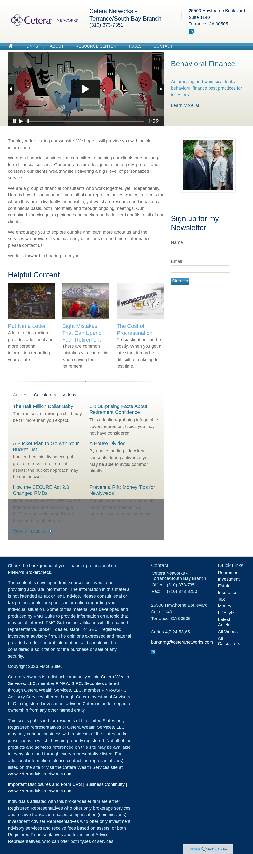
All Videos (228, 631)
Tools (135, 46)
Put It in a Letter (27, 326)
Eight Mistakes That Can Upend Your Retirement (82, 332)
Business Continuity (105, 784)
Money (224, 605)
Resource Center (96, 46)
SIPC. (77, 683)
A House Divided (107, 443)
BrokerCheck (38, 572)
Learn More (182, 105)
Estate (224, 585)
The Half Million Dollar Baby (43, 406)
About (57, 46)
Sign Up (180, 280)
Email (176, 261)
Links (32, 46)
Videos (69, 394)
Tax (221, 599)
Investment (229, 579)
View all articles (29, 531)
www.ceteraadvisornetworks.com (40, 773)
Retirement (229, 572)
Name (177, 242)
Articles (20, 394)
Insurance (227, 592)
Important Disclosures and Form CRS (45, 784)
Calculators (45, 394)
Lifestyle (226, 612)
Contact (163, 46)
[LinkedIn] (191, 32)
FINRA (62, 683)
